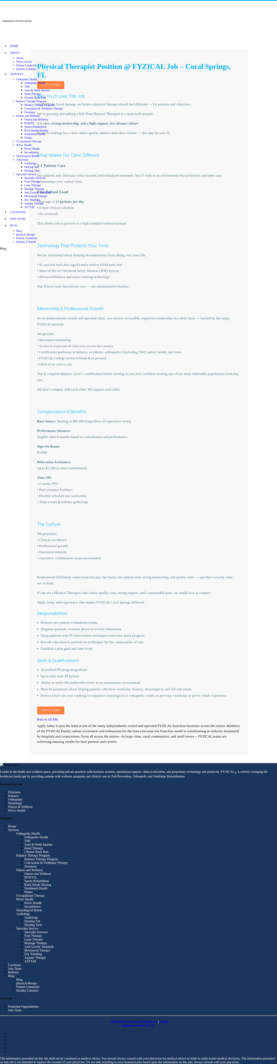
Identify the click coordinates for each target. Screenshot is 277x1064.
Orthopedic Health (26, 79)
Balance (13, 796)
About (15, 52)
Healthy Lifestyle (26, 69)
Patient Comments (26, 65)
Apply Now (50, 710)
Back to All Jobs (47, 719)
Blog (14, 225)
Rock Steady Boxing (36, 130)
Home (14, 46)
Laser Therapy (32, 185)
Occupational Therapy (29, 141)
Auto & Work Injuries (37, 90)
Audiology (22, 159)
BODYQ (29, 123)
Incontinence (31, 152)
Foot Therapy (32, 181)
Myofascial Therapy (35, 196)
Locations (18, 212)
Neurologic (15, 803)
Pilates (28, 137)
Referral (13, 972)
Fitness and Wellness (28, 115)
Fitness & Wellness (20, 806)
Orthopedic (15, 799)
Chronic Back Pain (35, 97)
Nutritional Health (34, 134)
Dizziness (29, 112)
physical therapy (25, 234)
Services (17, 74)
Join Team (17, 218)
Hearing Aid (31, 167)
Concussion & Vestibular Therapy (43, 108)
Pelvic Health (24, 145)
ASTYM (29, 207)
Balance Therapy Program (31, 101)
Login (164, 1021)
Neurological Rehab (27, 156)
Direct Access (24, 61)
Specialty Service (26, 174)
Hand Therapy (32, 94)
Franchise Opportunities (23, 1006)
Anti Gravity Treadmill (37, 192)
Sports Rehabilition (35, 126)
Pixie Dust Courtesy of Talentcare (134, 1021)
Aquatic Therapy (34, 203)
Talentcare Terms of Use (137, 1025)
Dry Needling (32, 199)
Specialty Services (34, 177)
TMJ (27, 86)
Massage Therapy (34, 188)
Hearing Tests (32, 170)
